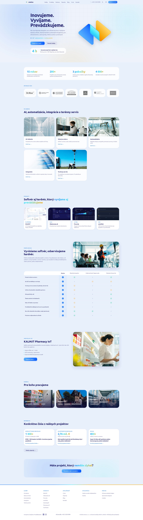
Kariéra (84, 495)
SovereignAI (46, 502)
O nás (72, 2)
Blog (68, 2)
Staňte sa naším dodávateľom (89, 493)
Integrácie (26, 500)
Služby (46, 2)
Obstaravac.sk (46, 495)
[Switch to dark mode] (102, 2)
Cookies (104, 498)
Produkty (51, 2)
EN (106, 2)
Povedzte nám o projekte (71, 471)
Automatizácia (27, 498)
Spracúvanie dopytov (107, 495)
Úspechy (63, 2)
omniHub (45, 500)
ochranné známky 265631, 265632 (98, 514)
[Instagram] (46, 514)
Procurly (45, 498)
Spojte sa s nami (112, 2)
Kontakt (77, 2)
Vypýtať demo (30, 359)
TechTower (45, 507)
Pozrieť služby (51, 43)
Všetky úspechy (31, 450)
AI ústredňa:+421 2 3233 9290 (63, 514)
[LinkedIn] (43, 514)
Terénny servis (27, 502)
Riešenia (58, 2)
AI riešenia (26, 493)
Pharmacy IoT (46, 505)
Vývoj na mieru (27, 495)
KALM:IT (45, 493)
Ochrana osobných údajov (108, 493)
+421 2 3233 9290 (96, 2)
